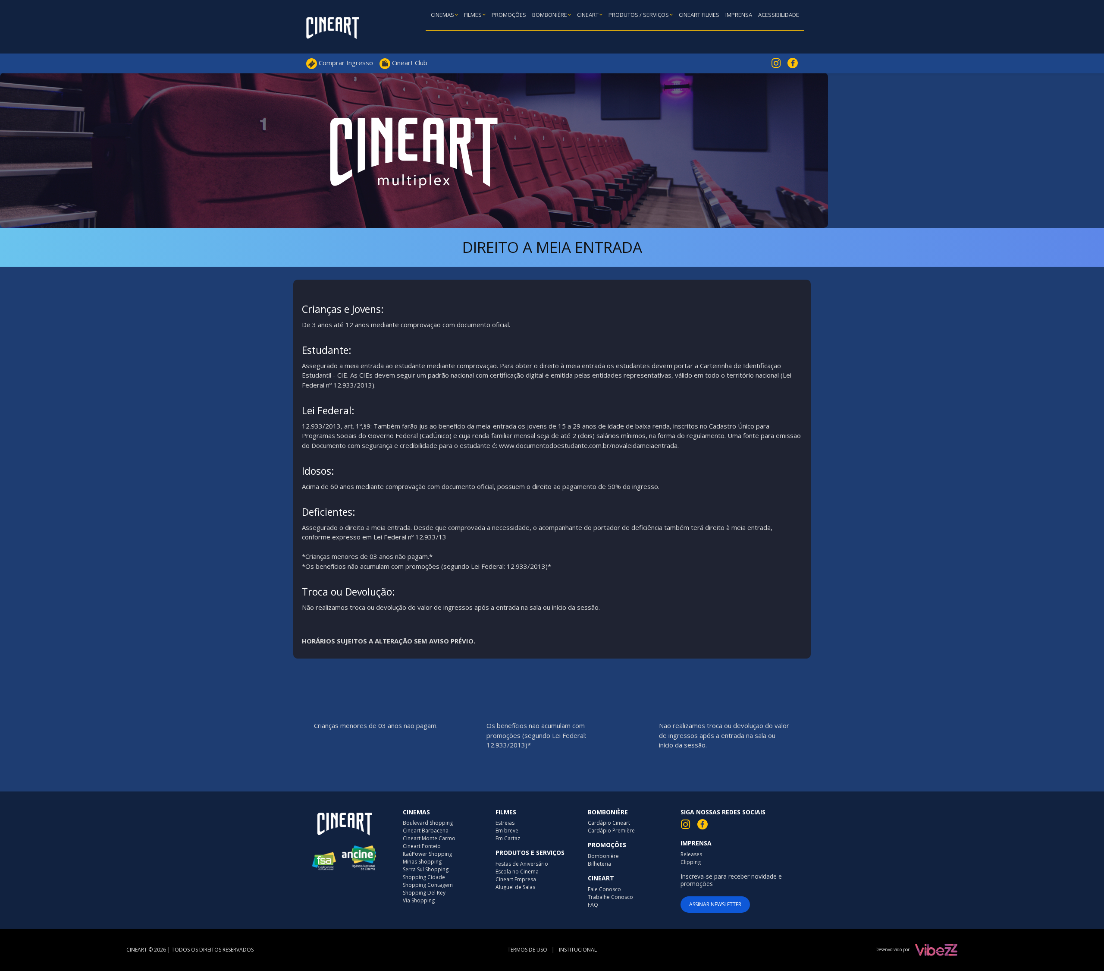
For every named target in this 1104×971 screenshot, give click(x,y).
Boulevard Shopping (428, 822)
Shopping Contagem (428, 885)
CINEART (588, 15)
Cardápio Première (611, 830)
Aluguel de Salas (515, 887)
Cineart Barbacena (425, 830)
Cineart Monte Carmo (429, 838)
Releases (691, 854)
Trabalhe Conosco (610, 897)
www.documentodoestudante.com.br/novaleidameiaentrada (588, 445)
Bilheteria (599, 863)
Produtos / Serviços (639, 15)
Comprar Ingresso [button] (345, 62)
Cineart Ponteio (422, 846)
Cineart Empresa (516, 879)
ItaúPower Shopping (427, 854)
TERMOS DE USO (527, 949)
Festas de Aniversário (522, 863)
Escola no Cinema (517, 871)
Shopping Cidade (424, 877)
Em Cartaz (508, 838)
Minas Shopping (422, 861)
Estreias (505, 822)
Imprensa (738, 15)
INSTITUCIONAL (578, 949)
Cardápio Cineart (609, 822)
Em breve (507, 830)
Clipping (691, 862)
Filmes (473, 15)
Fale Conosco (604, 889)
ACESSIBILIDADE (778, 15)
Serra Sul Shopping (425, 869)
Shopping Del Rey (424, 892)
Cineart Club (408, 62)
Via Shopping (419, 900)
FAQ (593, 904)
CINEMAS (443, 15)
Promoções (509, 15)
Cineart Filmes (699, 15)
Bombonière (550, 15)
